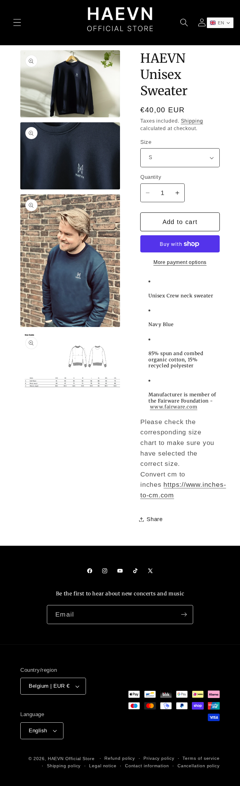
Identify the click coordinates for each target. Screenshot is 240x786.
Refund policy (119, 758)
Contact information (147, 765)
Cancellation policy (199, 765)
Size (145, 142)
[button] (17, 23)
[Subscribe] (184, 614)
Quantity (150, 177)
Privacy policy (158, 758)
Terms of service (201, 758)
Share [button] (155, 519)
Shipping (192, 121)
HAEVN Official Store (71, 758)
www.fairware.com (174, 407)
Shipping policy (64, 765)
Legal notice (103, 765)
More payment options (180, 262)
